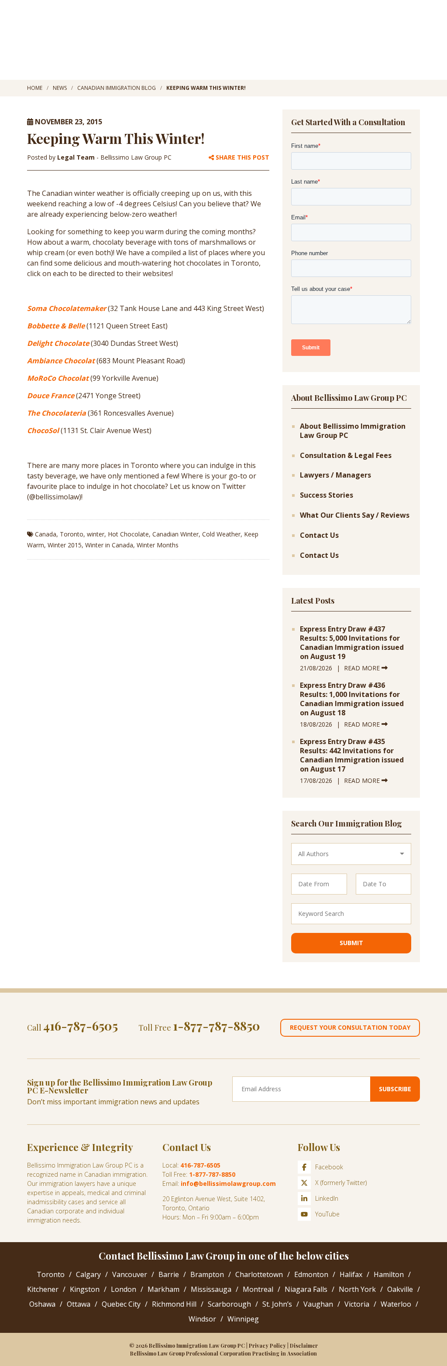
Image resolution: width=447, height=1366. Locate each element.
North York (357, 1289)
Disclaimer (304, 1345)
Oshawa (42, 1304)
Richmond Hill (174, 1304)
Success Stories (326, 495)
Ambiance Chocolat (61, 360)
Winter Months (158, 545)
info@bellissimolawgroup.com (228, 1183)
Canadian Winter (175, 534)
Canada (45, 534)
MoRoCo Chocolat (58, 378)
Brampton (207, 1274)
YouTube (327, 1214)
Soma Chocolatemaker (66, 308)
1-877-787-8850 (216, 1026)
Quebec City (121, 1304)
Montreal (258, 1289)
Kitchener (42, 1289)
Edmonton (311, 1274)
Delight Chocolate (58, 343)
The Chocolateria (56, 413)
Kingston (85, 1289)
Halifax (351, 1274)
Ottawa (78, 1304)
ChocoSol (43, 430)
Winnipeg (243, 1319)
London (123, 1289)
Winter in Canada (109, 545)
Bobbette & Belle (56, 326)
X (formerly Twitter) (341, 1182)
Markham (163, 1289)
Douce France (50, 395)
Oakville (400, 1289)
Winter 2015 (65, 545)
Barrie (168, 1274)
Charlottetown (259, 1274)
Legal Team (76, 157)
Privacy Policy (267, 1345)
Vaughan (318, 1304)
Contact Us (319, 535)
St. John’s (277, 1304)
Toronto (71, 534)
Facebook (329, 1167)
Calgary (88, 1274)
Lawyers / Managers (335, 475)
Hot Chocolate (128, 534)
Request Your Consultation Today (350, 1027)
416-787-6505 (80, 1026)
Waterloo (396, 1304)
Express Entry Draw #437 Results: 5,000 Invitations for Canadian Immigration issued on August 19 (352, 643)
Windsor (202, 1319)
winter (95, 534)
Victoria (356, 1304)
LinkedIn (326, 1198)
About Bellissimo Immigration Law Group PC (353, 431)
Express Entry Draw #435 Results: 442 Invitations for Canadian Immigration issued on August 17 (352, 755)
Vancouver (129, 1274)
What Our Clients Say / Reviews (354, 515)
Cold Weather (221, 534)
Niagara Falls (306, 1289)
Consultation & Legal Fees (346, 455)
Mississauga (211, 1289)
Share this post (241, 157)
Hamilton (389, 1274)
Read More (363, 668)
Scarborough (229, 1304)
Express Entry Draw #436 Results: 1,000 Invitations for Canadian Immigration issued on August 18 (352, 699)
